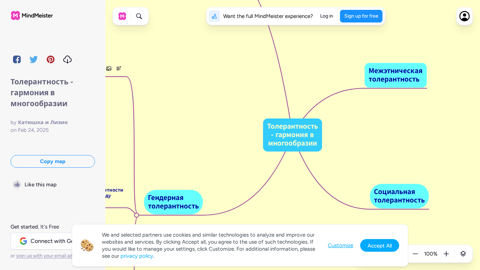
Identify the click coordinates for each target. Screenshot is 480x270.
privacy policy (137, 256)
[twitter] (33, 59)
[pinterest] (50, 59)
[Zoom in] (446, 254)
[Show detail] (463, 254)
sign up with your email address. (51, 256)
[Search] (139, 16)
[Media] (108, 68)
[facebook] (17, 59)
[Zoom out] (415, 254)
